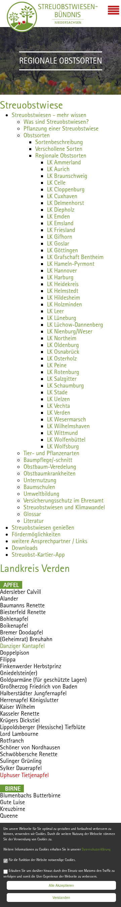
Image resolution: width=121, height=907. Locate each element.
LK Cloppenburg (66, 189)
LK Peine (57, 365)
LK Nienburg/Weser (69, 331)
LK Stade (57, 392)
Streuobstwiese (31, 105)
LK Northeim (61, 338)
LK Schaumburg (65, 385)
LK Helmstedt (62, 290)
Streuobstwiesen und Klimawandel (64, 507)
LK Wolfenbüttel (66, 439)
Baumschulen (39, 486)
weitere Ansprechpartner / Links (49, 540)
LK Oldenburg (63, 344)
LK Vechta (58, 405)
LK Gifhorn (59, 236)
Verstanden (61, 897)
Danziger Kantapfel (22, 645)
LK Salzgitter (62, 378)
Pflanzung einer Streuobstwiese (61, 128)
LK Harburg (60, 277)
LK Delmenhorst (65, 202)
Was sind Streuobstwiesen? (56, 121)
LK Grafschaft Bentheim (75, 256)
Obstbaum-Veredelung (50, 466)
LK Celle (56, 182)
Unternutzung (40, 480)
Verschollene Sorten (58, 148)
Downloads (25, 547)
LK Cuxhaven (62, 196)
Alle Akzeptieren (61, 885)
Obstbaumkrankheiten (50, 473)
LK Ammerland (64, 162)
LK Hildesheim (63, 297)
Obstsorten (37, 135)
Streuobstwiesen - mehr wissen (49, 114)
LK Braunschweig (67, 175)
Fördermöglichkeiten (36, 534)
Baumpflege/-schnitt (48, 459)
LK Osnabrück (63, 351)
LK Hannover (62, 270)
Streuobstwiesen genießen (43, 527)
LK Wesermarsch (66, 419)
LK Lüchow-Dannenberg (75, 324)
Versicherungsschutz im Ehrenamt (64, 500)
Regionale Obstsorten (60, 155)
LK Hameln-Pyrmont (70, 263)
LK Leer (55, 311)
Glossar (32, 513)
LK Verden (58, 412)
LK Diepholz (60, 209)
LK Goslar (58, 243)
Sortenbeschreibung (59, 141)
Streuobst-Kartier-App (38, 554)
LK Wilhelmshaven (68, 425)
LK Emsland (60, 223)
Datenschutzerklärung (96, 849)
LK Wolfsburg (63, 446)
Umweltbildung (41, 493)
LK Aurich (58, 168)
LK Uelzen (58, 398)
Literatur (34, 520)
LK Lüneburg (61, 317)
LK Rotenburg (63, 371)
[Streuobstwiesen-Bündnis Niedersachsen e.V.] (22, 17)
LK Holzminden (64, 304)
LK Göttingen (62, 250)
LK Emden (58, 216)
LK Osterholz (62, 358)
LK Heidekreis (63, 283)
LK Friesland (61, 229)
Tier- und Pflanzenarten (51, 453)
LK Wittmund (62, 432)
